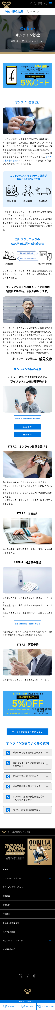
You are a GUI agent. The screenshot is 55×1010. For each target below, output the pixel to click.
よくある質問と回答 (11, 922)
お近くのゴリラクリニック (14, 940)
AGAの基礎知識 (9, 931)
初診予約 (27, 427)
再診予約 (27, 434)
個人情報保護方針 (10, 949)
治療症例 (6, 905)
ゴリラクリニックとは (12, 878)
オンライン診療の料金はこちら (27, 731)
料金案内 (6, 913)
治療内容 (6, 896)
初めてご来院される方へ (13, 887)
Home (5, 869)
